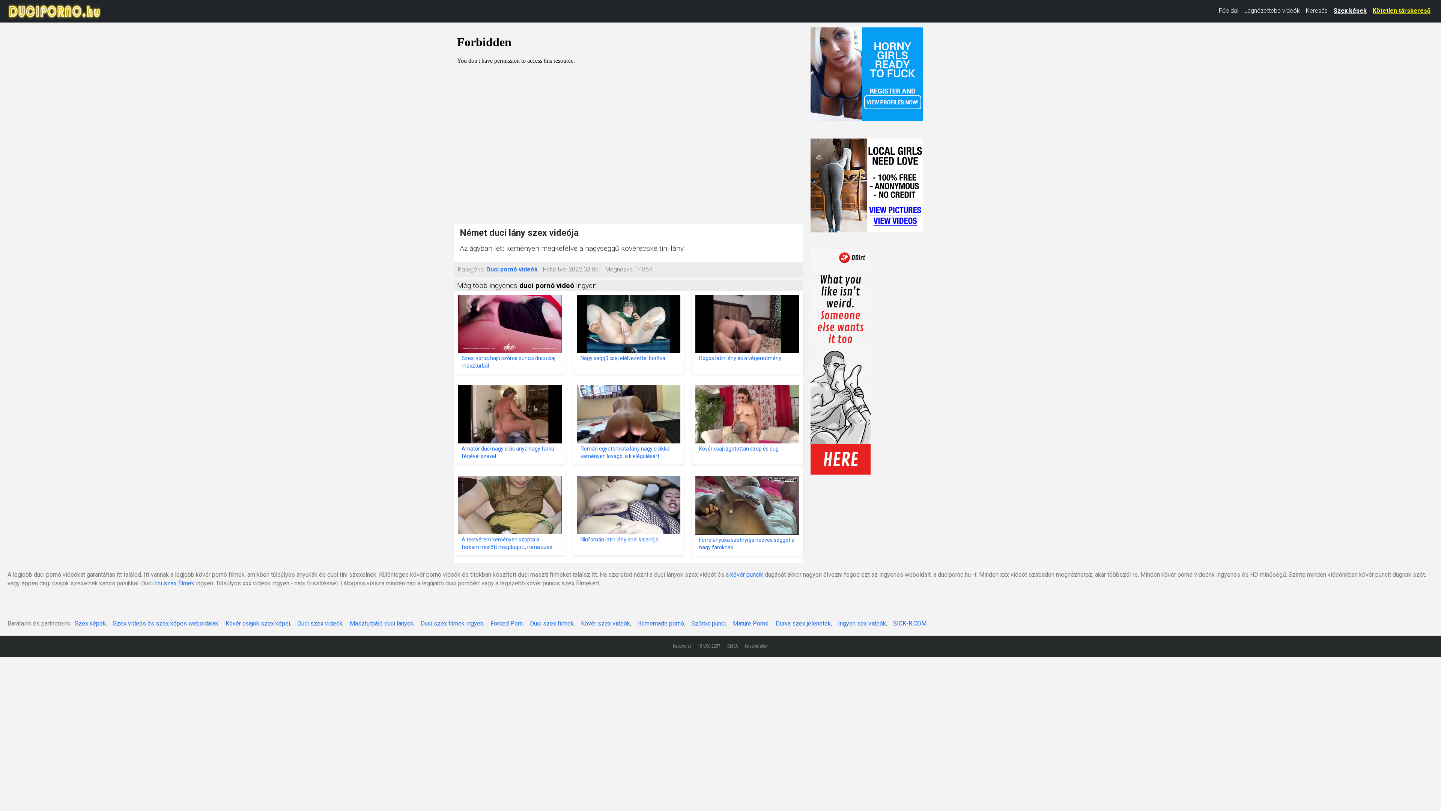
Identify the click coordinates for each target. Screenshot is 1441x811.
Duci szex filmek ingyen (452, 623)
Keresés (1317, 10)
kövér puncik (746, 574)
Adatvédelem (757, 646)
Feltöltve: (555, 269)
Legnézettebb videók (1272, 10)
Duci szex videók (320, 623)
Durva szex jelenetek (803, 623)
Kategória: (471, 269)
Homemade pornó (660, 623)
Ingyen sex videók (862, 623)
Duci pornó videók (512, 269)
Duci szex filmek (552, 623)
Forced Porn (506, 623)
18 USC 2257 (709, 646)
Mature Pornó (751, 623)
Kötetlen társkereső (1401, 10)
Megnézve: (619, 269)
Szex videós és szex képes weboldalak (165, 623)
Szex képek (1350, 10)
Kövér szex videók (605, 623)
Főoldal (1228, 10)
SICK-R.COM (910, 623)
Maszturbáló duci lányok (382, 623)
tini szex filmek (174, 583)
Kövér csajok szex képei (258, 623)
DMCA (732, 646)
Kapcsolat (682, 646)
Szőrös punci (708, 623)
